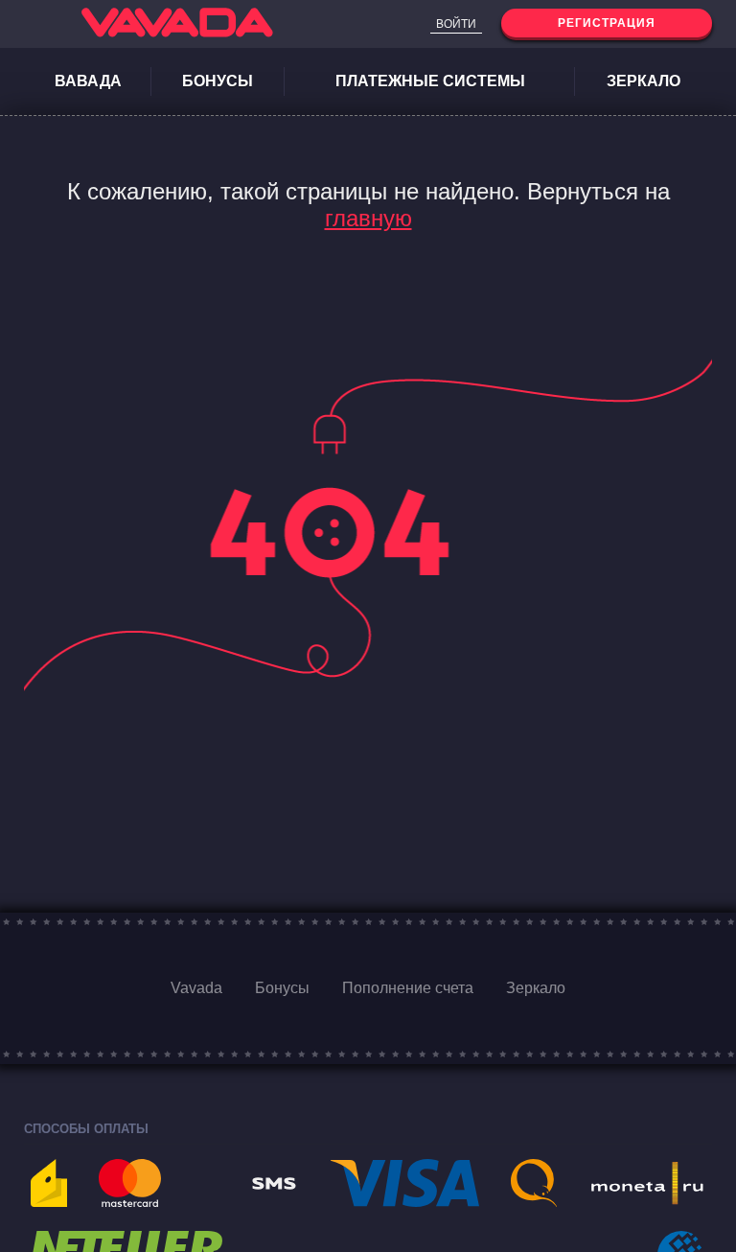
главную (368, 218)
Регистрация (607, 23)
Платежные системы (430, 81)
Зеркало (643, 81)
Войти (456, 24)
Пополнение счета (407, 988)
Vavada (196, 988)
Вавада (88, 81)
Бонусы (217, 81)
